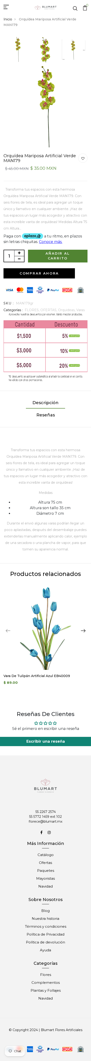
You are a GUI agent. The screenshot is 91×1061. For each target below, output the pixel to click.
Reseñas (45, 415)
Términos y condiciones (45, 926)
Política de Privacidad (45, 934)
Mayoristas (45, 878)
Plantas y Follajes (46, 990)
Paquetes (45, 870)
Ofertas (45, 862)
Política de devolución (45, 942)
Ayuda (45, 950)
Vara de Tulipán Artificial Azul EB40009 (37, 676)
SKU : (9, 303)
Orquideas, (67, 310)
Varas (80, 310)
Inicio (8, 19)
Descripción (45, 402)
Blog (45, 910)
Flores (45, 974)
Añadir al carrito (58, 255)
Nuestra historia (45, 918)
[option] (18, 50)
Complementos (46, 982)
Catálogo (46, 855)
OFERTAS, (49, 310)
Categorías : (13, 310)
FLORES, (32, 310)
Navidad (45, 886)
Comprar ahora (39, 273)
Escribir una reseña (45, 741)
